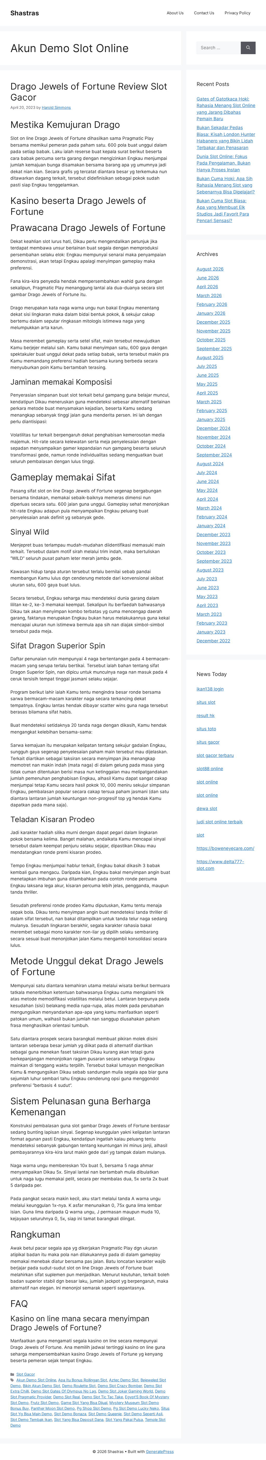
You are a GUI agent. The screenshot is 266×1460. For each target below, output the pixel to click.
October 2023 (211, 552)
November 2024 (214, 437)
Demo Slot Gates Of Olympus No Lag (63, 1391)
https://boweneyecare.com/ (225, 848)
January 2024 (211, 525)
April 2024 (207, 499)
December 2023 (213, 534)
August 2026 (210, 269)
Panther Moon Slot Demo (53, 1408)
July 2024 (207, 472)
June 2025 (208, 375)
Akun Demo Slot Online (36, 1380)
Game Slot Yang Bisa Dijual (84, 1402)
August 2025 (210, 357)
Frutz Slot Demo (45, 1402)
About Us (175, 12)
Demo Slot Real (66, 1397)
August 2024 (210, 463)
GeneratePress (160, 1451)
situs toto (206, 728)
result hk (206, 715)
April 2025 (207, 393)
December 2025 (213, 322)
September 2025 (214, 348)
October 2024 (211, 446)
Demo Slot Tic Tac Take (102, 1397)
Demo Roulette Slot (79, 1385)
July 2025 (207, 366)
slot (200, 835)
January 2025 (211, 419)
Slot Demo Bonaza (70, 1414)
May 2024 (207, 490)
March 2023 (209, 614)
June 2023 (208, 587)
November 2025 (213, 331)
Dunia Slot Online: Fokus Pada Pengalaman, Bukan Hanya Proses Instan (223, 163)
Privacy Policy (237, 12)
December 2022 (213, 640)
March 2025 (209, 401)
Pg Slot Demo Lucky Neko (136, 1408)
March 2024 (209, 508)
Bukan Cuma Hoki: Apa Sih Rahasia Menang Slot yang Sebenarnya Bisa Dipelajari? (226, 185)
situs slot (206, 702)
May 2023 (207, 596)
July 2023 (207, 578)
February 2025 (212, 410)
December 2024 (213, 428)
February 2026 (212, 304)
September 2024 (214, 455)
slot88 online (210, 768)
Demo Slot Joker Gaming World (125, 1391)
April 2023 (207, 605)
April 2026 (207, 286)
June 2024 (208, 481)
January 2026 (211, 313)
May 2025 (207, 384)
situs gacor (208, 742)
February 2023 (212, 623)
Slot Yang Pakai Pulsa (124, 1419)
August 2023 (210, 570)
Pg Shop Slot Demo (94, 1408)
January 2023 (211, 632)
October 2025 (211, 339)
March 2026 (209, 295)
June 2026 (208, 277)
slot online (207, 782)
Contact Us (204, 12)
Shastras (24, 13)
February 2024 (212, 516)
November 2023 (214, 543)
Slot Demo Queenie (105, 1414)
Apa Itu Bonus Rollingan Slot (82, 1380)
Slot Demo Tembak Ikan (31, 1419)
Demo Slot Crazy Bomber (120, 1385)
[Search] (248, 48)
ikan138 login (210, 689)
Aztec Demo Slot (123, 1380)
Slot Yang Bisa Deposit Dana (78, 1419)
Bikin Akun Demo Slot (41, 1385)
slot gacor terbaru (215, 755)
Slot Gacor (25, 1374)
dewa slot (207, 808)
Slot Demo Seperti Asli (143, 1414)
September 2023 (214, 561)
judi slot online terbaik (220, 821)
